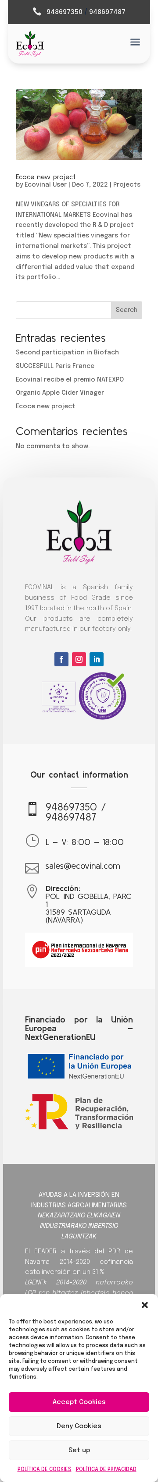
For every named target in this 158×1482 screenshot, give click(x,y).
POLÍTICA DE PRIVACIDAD (106, 1469)
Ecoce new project (45, 176)
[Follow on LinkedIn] (97, 659)
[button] (144, 1305)
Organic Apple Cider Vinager (60, 393)
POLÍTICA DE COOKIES (45, 1469)
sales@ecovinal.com (83, 865)
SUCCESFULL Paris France (55, 366)
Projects (126, 185)
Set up (79, 1450)
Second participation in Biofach (67, 353)
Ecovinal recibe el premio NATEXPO (70, 380)
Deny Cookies (79, 1426)
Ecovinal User (46, 185)
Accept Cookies (79, 1402)
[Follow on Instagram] (79, 659)
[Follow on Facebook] (61, 659)
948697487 (107, 11)
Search (126, 310)
